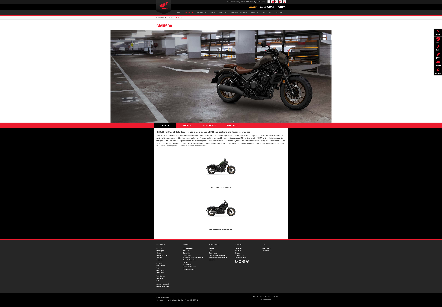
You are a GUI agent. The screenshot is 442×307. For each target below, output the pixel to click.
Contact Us (238, 248)
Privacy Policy (266, 248)
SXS (157, 281)
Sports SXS (160, 273)
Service (222, 12)
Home (178, 12)
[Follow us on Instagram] (281, 1)
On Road (165, 18)
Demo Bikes (187, 253)
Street (171, 18)
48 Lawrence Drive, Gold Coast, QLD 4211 (241, 2)
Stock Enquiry (232, 125)
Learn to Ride (239, 255)
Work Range (160, 276)
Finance (253, 12)
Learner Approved (162, 284)
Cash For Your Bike (189, 260)
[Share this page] (284, 1)
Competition (160, 266)
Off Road (159, 263)
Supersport (160, 251)
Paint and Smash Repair (217, 255)
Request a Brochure (189, 267)
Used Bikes (187, 255)
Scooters (159, 260)
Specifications (209, 125)
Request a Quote (189, 269)
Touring (159, 258)
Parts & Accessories (238, 12)
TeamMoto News (241, 258)
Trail (157, 268)
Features (187, 125)
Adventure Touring (162, 255)
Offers (213, 12)
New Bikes (188, 12)
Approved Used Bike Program (193, 258)
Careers (237, 253)
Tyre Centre (213, 253)
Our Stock (200, 12)
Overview (165, 125)
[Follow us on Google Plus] (277, 1)
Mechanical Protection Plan (218, 258)
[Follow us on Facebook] (269, 1)
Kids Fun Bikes (161, 270)
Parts (210, 251)
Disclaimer (265, 251)
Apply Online (187, 264)
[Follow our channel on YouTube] (273, 1)
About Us (265, 12)
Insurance (212, 260)
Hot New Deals (188, 248)
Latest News (279, 12)
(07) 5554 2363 (260, 2)
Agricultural (160, 278)
